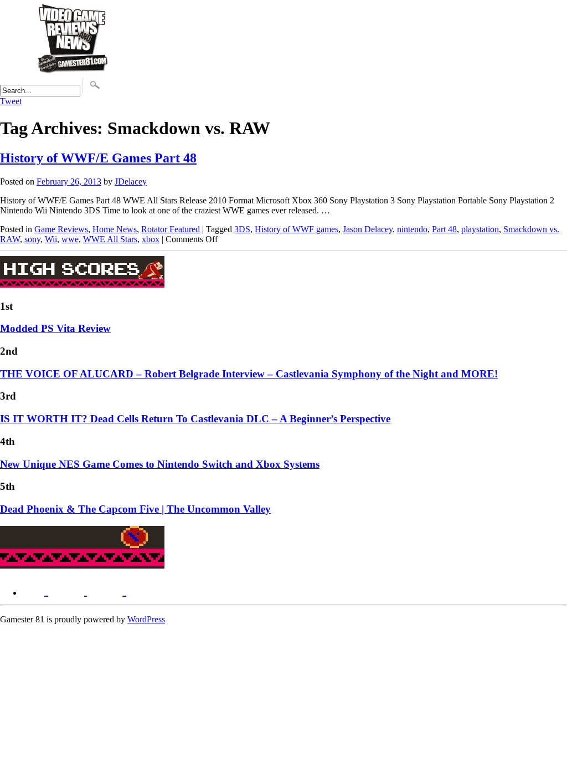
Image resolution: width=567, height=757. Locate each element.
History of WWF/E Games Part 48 (98, 158)
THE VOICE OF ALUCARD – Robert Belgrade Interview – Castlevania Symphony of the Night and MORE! (249, 374)
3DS (242, 229)
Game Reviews (61, 229)
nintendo (412, 229)
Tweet (11, 101)
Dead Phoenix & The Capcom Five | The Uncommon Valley (135, 509)
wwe (70, 239)
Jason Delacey (368, 229)
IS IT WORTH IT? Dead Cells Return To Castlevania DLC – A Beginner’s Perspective (195, 418)
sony (32, 239)
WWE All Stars (110, 239)
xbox (150, 239)
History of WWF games (296, 229)
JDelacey (131, 181)
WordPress (146, 619)
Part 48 (444, 229)
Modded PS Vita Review (55, 328)
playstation (480, 229)
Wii (51, 239)
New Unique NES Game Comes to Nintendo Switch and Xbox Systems (159, 464)
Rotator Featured (170, 229)
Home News (114, 229)
